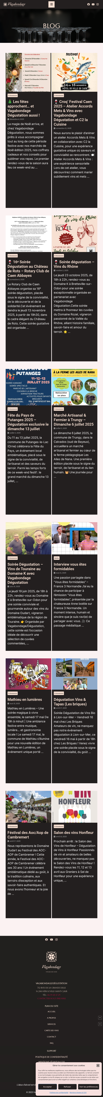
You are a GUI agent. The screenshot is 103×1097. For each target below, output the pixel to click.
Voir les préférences (88, 1087)
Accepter (47, 1087)
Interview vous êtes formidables (70, 566)
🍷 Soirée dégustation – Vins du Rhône (74, 264)
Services (51, 1024)
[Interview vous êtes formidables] (74, 538)
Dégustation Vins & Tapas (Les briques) (70, 701)
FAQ (51, 1043)
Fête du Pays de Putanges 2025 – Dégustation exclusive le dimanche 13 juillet (28, 422)
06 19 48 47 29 (53, 995)
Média (56, 558)
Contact (51, 1037)
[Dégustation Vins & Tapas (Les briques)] (74, 674)
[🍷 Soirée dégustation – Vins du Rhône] (74, 233)
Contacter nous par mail (51, 998)
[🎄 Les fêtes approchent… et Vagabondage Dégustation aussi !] (28, 72)
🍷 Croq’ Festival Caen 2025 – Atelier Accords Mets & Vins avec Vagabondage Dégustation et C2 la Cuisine (73, 113)
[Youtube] (93, 4)
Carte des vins (51, 1030)
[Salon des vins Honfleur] (74, 807)
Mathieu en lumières (25, 699)
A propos (51, 1018)
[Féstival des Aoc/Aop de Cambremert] (28, 807)
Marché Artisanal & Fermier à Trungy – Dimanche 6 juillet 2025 (74, 420)
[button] (98, 1065)
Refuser (67, 1087)
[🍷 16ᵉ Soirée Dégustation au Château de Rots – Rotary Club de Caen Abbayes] (28, 233)
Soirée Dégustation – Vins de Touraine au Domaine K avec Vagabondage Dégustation (25, 573)
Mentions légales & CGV (78, 1092)
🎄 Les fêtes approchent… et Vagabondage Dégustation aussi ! (24, 108)
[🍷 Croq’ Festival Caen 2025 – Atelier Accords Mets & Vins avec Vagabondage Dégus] (74, 72)
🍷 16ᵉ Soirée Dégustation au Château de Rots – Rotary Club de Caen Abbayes (28, 269)
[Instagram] (97, 4)
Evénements (12, 95)
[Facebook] (88, 4)
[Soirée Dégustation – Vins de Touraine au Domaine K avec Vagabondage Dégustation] (28, 538)
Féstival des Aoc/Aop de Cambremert (28, 834)
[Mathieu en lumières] (28, 674)
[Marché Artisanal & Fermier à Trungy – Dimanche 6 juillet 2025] (74, 387)
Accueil (51, 1012)
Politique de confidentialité (59, 1092)
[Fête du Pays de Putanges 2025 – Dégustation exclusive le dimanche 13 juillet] (28, 387)
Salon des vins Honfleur (74, 832)
